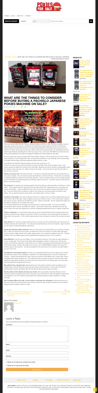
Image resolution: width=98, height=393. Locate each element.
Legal (35, 379)
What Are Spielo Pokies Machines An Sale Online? (85, 247)
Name (8, 344)
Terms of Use (63, 379)
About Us (20, 16)
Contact (28, 16)
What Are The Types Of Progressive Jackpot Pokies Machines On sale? (85, 287)
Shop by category (11, 21)
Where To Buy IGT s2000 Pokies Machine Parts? (84, 236)
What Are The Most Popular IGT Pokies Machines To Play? (85, 275)
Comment (9, 325)
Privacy (49, 379)
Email (8, 350)
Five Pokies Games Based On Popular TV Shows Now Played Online (85, 252)
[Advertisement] (49, 39)
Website (8, 356)
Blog (13, 16)
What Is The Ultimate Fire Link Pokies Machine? (84, 226)
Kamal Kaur (17, 107)
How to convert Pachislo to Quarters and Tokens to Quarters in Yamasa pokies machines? (19, 293)
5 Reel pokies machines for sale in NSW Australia (55, 292)
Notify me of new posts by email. (18, 365)
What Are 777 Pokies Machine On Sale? (83, 261)
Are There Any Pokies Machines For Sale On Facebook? (83, 281)
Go (91, 21)
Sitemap (77, 379)
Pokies (6, 16)
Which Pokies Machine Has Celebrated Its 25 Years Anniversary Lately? (85, 269)
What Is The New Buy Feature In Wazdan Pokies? (85, 265)
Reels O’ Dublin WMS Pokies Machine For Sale (84, 292)
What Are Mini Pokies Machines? (83, 240)
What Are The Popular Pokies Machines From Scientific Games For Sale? (85, 231)
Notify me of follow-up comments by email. (22, 362)
